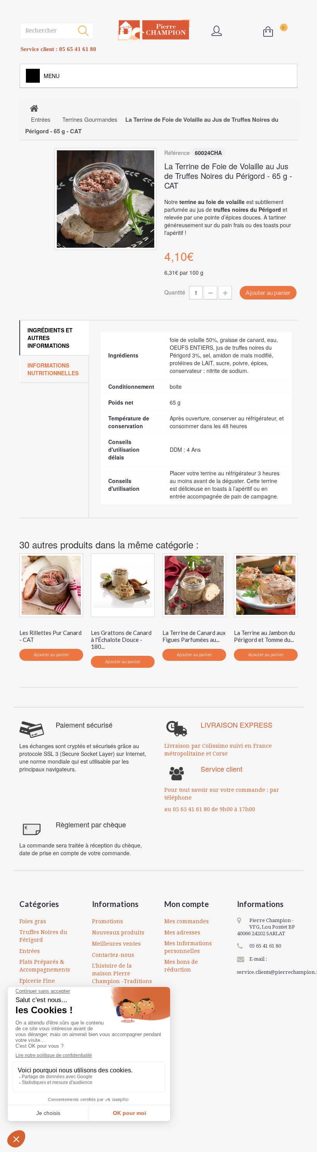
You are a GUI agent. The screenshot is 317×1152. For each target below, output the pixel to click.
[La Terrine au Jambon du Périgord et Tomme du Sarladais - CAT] (266, 585)
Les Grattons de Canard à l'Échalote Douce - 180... (121, 639)
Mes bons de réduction (181, 966)
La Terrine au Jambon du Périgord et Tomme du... (264, 636)
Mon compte (186, 904)
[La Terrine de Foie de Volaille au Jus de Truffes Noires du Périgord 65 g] (105, 199)
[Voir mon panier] (270, 31)
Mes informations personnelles (188, 947)
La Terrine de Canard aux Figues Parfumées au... (194, 636)
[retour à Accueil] (34, 108)
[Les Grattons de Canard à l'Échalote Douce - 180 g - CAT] (123, 585)
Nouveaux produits (118, 932)
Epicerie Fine (37, 981)
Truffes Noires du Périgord (43, 936)
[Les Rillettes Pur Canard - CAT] (51, 585)
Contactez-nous (113, 955)
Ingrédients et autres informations (50, 337)
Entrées (29, 951)
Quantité (174, 292)
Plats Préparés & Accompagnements (44, 966)
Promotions (107, 921)
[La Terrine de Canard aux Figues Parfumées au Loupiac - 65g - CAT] (194, 585)
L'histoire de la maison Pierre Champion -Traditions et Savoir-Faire (122, 977)
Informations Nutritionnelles (52, 369)
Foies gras (32, 921)
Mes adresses (182, 932)
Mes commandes (186, 921)
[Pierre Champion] (154, 30)
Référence (177, 153)
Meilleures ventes (116, 944)
